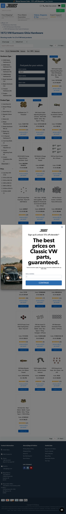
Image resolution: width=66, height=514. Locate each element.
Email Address (30, 274)
